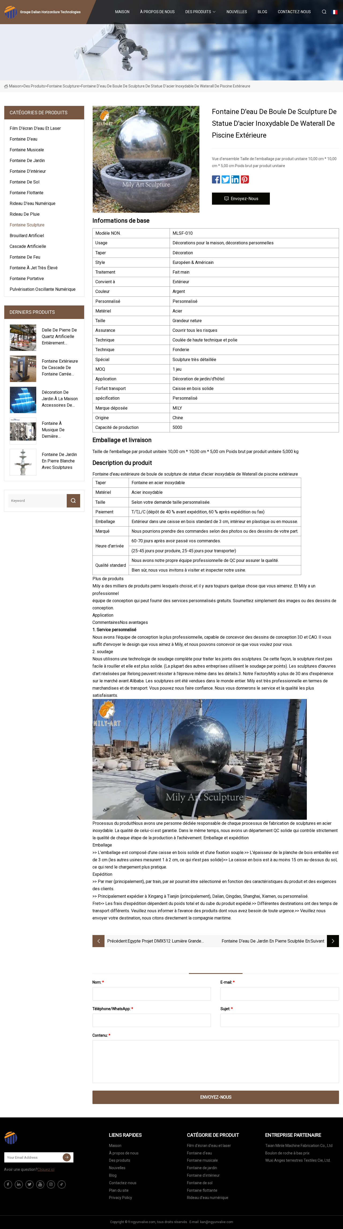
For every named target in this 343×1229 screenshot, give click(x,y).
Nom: (98, 982)
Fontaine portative (27, 278)
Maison (122, 12)
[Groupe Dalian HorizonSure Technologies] (31, 1138)
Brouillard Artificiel (27, 235)
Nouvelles (237, 12)
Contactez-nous (294, 12)
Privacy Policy (120, 1197)
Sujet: (227, 1009)
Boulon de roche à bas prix (287, 1153)
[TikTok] (62, 1184)
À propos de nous (157, 12)
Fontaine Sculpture (63, 86)
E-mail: (228, 982)
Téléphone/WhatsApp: (112, 1009)
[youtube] (40, 1184)
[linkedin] (19, 1184)
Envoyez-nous (244, 198)
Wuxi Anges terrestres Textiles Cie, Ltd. (298, 1160)
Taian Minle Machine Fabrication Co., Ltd (299, 1145)
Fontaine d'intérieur (28, 171)
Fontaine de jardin (27, 160)
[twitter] (29, 1184)
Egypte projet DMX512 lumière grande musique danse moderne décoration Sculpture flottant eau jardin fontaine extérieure (171, 942)
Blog (262, 12)
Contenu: (101, 1035)
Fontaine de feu (25, 257)
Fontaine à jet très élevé (34, 267)
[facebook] (8, 1184)
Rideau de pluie (25, 214)
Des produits (198, 12)
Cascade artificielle (28, 246)
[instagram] (51, 1184)
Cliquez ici (46, 1169)
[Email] (67, 1157)
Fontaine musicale (27, 149)
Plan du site (119, 1190)
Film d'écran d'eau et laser (35, 128)
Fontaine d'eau (23, 139)
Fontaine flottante (26, 192)
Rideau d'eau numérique (32, 203)
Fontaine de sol (24, 182)
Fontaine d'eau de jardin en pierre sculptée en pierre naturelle (266, 942)
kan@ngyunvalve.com (216, 1222)
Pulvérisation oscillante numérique (43, 289)
